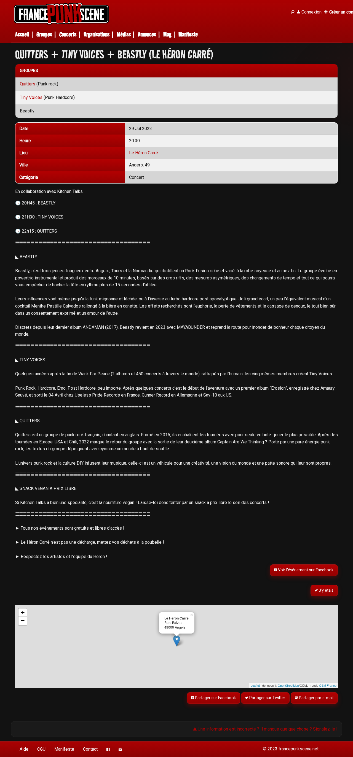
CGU (41, 749)
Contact (90, 749)
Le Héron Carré (143, 152)
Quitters (27, 84)
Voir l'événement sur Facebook (305, 570)
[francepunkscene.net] (149, 14)
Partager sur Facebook (215, 698)
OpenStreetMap (288, 685)
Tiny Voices (31, 97)
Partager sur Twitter (266, 698)
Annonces (147, 34)
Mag (167, 34)
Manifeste (188, 34)
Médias (124, 34)
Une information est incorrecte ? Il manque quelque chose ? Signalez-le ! (267, 729)
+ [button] (23, 612)
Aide (24, 749)
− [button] (23, 620)
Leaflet (255, 685)
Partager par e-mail (316, 698)
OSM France (327, 685)
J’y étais (326, 590)
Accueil (22, 34)
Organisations (96, 34)
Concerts (67, 34)
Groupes (44, 34)
